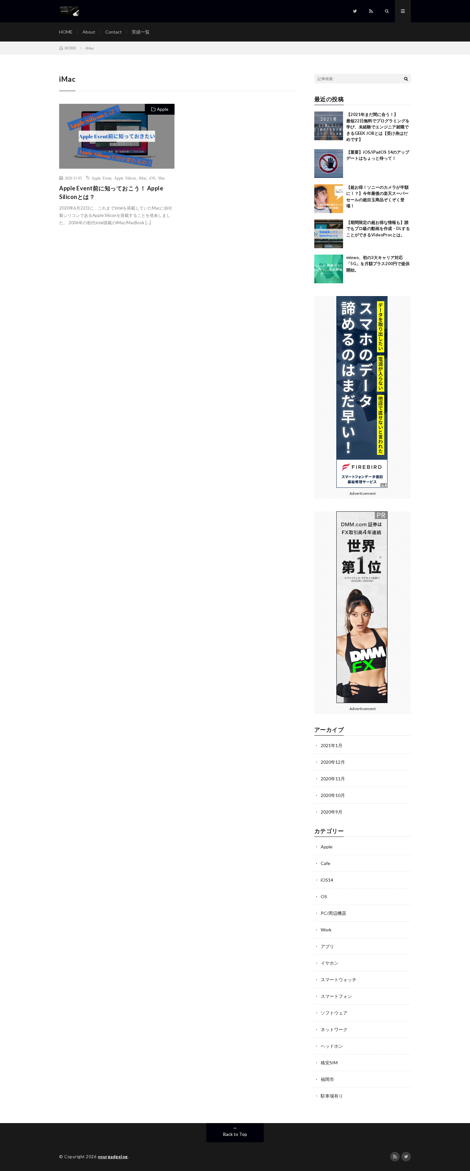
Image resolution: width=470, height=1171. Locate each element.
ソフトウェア (334, 1012)
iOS (152, 178)
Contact (113, 31)
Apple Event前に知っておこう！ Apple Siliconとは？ (111, 192)
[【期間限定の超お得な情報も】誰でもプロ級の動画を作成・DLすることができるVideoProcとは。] (328, 233)
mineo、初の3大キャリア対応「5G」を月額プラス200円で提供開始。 (378, 263)
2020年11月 (333, 778)
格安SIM (329, 1062)
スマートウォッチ (338, 979)
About (88, 31)
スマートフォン (336, 996)
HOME (66, 31)
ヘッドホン (332, 1046)
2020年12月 (333, 762)
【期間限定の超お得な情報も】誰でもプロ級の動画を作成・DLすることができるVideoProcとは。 (378, 228)
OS (324, 896)
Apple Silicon (125, 178)
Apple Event (101, 178)
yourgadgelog (113, 1156)
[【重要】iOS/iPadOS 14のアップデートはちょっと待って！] (328, 163)
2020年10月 (333, 795)
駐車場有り (332, 1095)
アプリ (327, 946)
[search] (406, 78)
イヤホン (330, 963)
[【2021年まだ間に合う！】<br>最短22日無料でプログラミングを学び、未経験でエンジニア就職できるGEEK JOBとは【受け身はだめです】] (328, 125)
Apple (162, 109)
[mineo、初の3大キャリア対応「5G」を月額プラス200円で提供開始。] (328, 269)
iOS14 (327, 880)
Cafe (325, 863)
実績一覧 (141, 31)
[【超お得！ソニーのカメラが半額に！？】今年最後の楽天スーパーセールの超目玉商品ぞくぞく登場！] (328, 198)
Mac (161, 178)
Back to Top (235, 1134)
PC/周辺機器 (333, 913)
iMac (142, 178)
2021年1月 (331, 745)
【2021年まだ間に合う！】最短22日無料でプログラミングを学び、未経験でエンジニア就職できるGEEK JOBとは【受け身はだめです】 (378, 127)
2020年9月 (331, 812)
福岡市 (327, 1079)
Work (326, 929)
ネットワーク (334, 1029)
